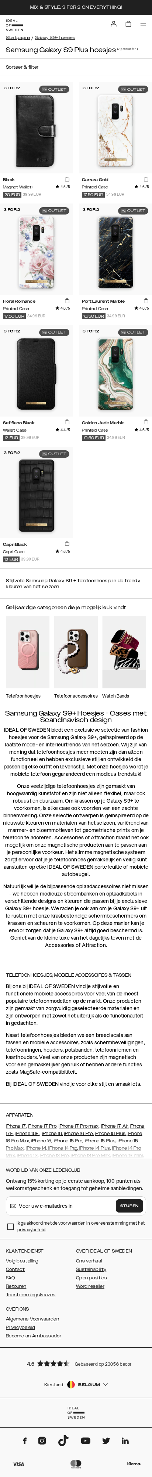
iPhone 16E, (27, 1133)
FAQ (10, 1277)
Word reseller (90, 1286)
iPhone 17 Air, (115, 1126)
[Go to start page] (14, 25)
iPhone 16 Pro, (79, 1133)
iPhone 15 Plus (100, 1140)
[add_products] (67, 179)
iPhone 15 (41, 1140)
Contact (15, 1269)
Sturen (129, 1206)
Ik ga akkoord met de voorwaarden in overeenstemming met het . (81, 1226)
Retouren (16, 1286)
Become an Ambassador (33, 1336)
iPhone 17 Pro (42, 1126)
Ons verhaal (89, 1261)
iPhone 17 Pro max (79, 1126)
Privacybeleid (20, 1327)
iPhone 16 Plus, (111, 1133)
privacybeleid (31, 1229)
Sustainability (91, 1269)
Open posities (91, 1277)
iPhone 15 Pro (67, 1140)
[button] (76, 1363)
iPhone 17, (16, 1126)
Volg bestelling (22, 1261)
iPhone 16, (52, 1133)
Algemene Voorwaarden (32, 1319)
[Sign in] (113, 24)
